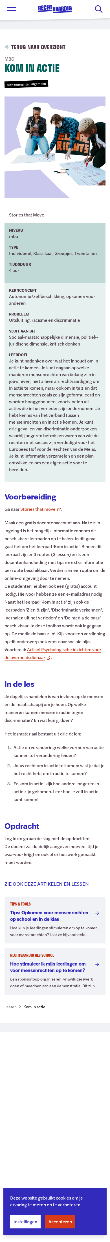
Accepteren (60, 1221)
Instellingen (25, 1221)
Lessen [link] (11, 1006)
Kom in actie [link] (34, 1006)
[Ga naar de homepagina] (55, 9)
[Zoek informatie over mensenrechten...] (98, 9)
